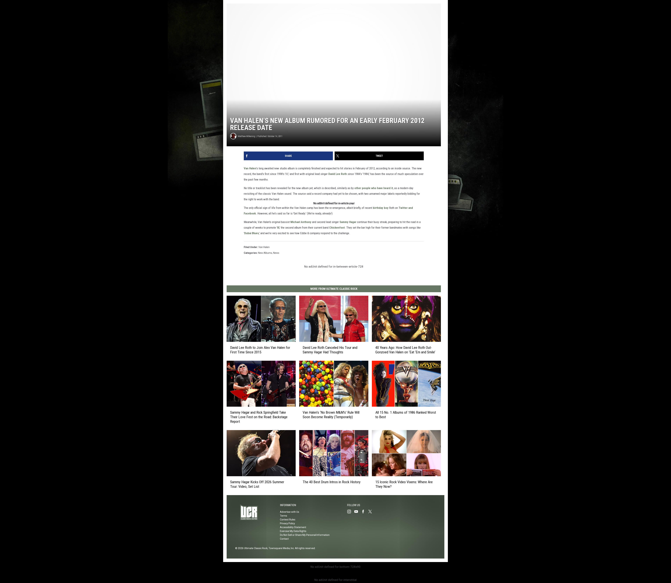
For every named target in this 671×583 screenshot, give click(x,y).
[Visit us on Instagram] (350, 511)
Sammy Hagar (348, 222)
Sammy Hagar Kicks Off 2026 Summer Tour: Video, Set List (257, 484)
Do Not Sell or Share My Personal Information (305, 535)
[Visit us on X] (371, 511)
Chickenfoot (337, 227)
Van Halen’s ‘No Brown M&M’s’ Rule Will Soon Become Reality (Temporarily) (331, 414)
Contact (284, 538)
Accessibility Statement (293, 527)
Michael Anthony (300, 222)
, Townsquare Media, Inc (281, 548)
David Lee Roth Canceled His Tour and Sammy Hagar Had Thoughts (330, 350)
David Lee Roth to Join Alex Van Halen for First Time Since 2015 (260, 350)
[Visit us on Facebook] (364, 511)
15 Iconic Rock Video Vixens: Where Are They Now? (404, 484)
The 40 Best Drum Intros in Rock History (331, 482)
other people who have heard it (373, 188)
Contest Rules (287, 519)
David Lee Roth (337, 174)
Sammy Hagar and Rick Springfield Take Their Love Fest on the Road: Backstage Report (258, 417)
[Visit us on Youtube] (357, 511)
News (276, 252)
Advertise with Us (289, 511)
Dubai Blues (251, 233)
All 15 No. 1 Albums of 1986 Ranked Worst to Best (405, 414)
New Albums (265, 252)
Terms (283, 515)
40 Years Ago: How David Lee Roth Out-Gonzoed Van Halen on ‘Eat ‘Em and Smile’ (405, 350)
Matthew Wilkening (246, 136)
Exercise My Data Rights (293, 531)
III (278, 227)
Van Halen (250, 168)
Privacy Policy (287, 523)
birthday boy (380, 208)
